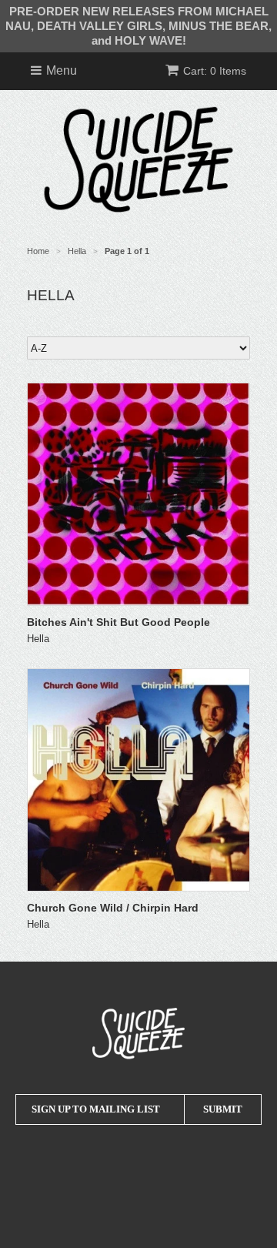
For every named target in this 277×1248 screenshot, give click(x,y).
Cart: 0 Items (214, 71)
